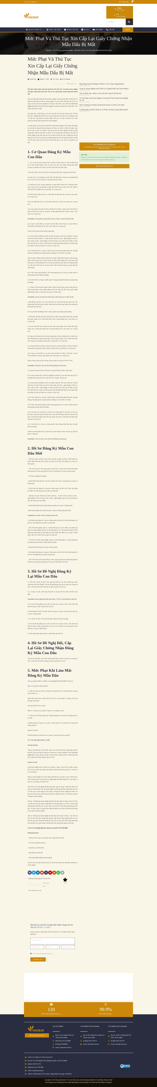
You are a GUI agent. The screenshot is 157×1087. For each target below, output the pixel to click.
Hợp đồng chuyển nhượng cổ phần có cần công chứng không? (101, 84)
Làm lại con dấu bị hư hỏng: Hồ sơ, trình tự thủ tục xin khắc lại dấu (54, 297)
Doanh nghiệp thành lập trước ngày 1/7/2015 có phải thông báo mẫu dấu (56, 599)
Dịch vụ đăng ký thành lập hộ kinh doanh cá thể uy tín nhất (101, 105)
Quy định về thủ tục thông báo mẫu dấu (46, 515)
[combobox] (115, 22)
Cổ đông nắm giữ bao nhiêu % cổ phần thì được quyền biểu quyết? (103, 110)
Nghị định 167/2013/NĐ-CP (60, 681)
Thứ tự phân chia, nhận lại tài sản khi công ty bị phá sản (100, 93)
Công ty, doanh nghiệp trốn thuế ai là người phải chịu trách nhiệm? (104, 89)
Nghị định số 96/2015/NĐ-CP (59, 779)
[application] (42, 29)
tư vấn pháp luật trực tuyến (41, 828)
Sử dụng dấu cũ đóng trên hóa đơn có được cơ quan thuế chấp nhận (54, 219)
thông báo (38, 116)
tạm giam (55, 211)
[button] (34, 29)
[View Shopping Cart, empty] (131, 1)
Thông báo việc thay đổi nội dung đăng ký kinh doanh (50, 365)
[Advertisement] (53, 905)
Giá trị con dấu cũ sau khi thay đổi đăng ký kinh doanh (50, 439)
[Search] (129, 22)
